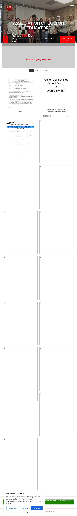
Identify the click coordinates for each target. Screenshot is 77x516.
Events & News (65, 501)
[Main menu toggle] (72, 7)
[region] (24, 501)
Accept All (37, 508)
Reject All (25, 508)
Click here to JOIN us (67, 39)
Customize (12, 508)
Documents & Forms (50, 501)
